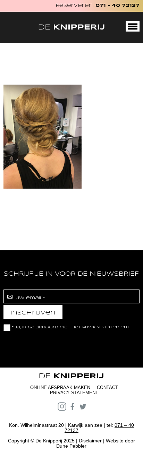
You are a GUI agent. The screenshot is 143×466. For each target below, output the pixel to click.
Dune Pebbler (71, 446)
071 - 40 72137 (117, 5)
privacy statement (105, 327)
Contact (107, 387)
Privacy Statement (74, 392)
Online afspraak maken (60, 387)
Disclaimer (90, 440)
